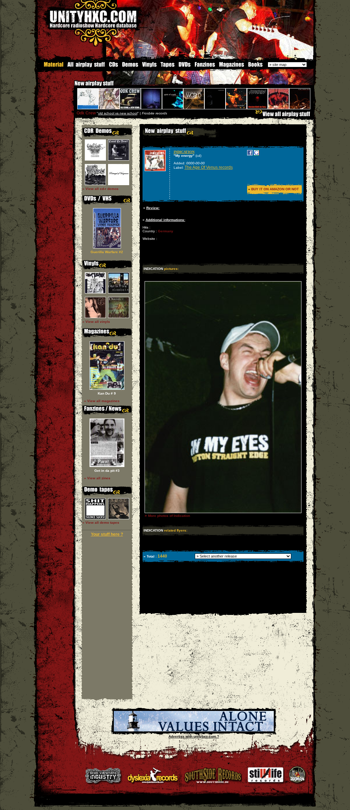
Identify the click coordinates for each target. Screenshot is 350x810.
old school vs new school (117, 113)
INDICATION (184, 152)
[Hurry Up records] (194, 730)
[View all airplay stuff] (284, 116)
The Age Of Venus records (209, 167)
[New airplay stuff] (71, 86)
